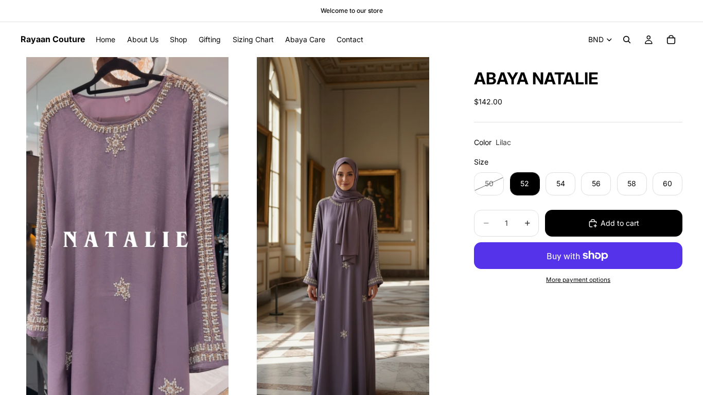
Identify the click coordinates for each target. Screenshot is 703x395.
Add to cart (620, 223)
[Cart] (671, 39)
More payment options (578, 279)
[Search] (627, 39)
